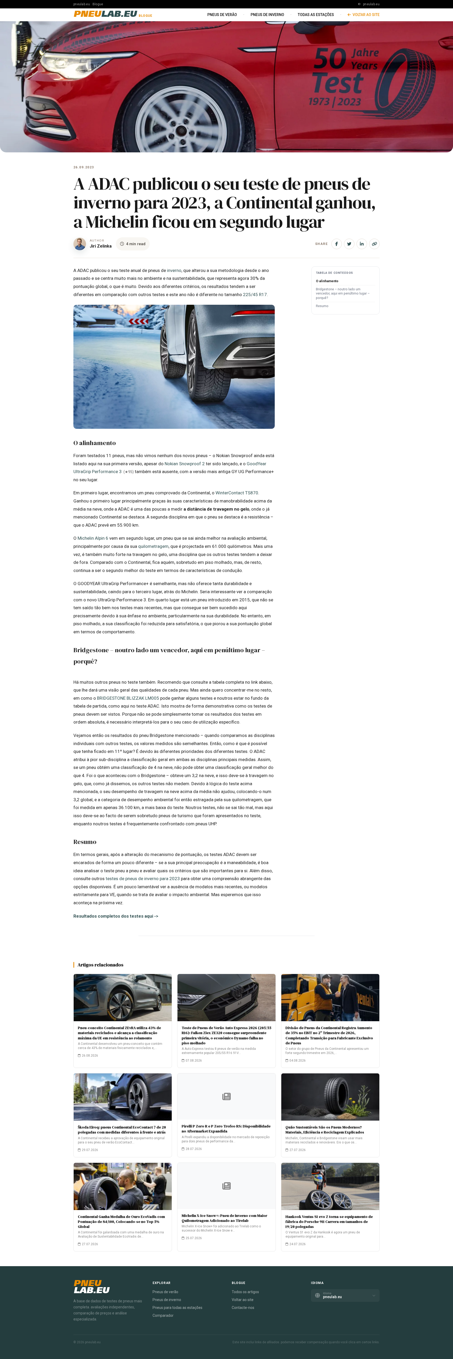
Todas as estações (316, 15)
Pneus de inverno (267, 15)
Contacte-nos (243, 1308)
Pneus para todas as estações (177, 1308)
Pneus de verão (222, 15)
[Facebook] (336, 244)
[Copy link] (374, 244)
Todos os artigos (245, 1292)
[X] (349, 244)
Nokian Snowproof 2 (185, 463)
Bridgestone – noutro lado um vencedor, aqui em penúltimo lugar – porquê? (343, 293)
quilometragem (153, 546)
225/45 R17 (255, 294)
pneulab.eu (371, 4)
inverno (174, 270)
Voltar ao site (366, 15)
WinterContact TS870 (236, 492)
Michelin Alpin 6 (93, 538)
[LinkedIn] (362, 244)
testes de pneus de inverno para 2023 (143, 878)
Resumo (322, 306)
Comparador (163, 1315)
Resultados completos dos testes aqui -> (115, 916)
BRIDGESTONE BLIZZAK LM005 (128, 698)
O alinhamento (327, 281)
